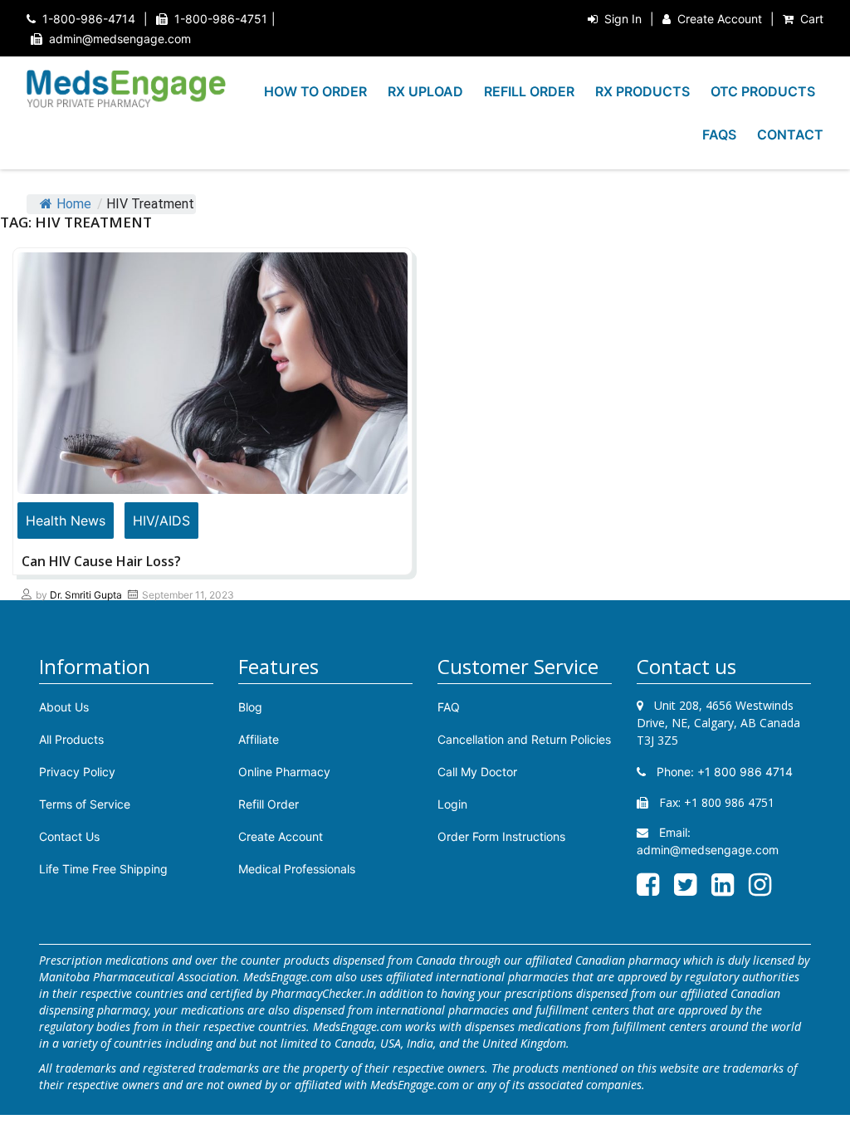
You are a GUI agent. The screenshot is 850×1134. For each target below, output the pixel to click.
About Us (64, 707)
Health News (65, 520)
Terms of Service (84, 804)
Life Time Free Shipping (103, 869)
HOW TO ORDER (315, 91)
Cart (811, 19)
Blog (250, 707)
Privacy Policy (77, 772)
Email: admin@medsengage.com (708, 841)
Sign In (623, 19)
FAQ (448, 707)
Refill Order (268, 804)
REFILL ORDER (529, 91)
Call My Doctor (477, 772)
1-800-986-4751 (220, 19)
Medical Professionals (296, 869)
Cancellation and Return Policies (524, 739)
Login (452, 804)
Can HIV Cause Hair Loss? (101, 561)
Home (73, 204)
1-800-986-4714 (88, 19)
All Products (71, 739)
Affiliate (258, 739)
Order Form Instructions (501, 836)
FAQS (719, 134)
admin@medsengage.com (120, 39)
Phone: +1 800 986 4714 (723, 772)
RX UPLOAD (425, 91)
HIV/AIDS (161, 520)
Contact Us (69, 836)
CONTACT (790, 134)
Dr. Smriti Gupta (86, 595)
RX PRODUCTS (642, 91)
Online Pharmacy (284, 772)
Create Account (719, 19)
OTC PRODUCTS (763, 91)
